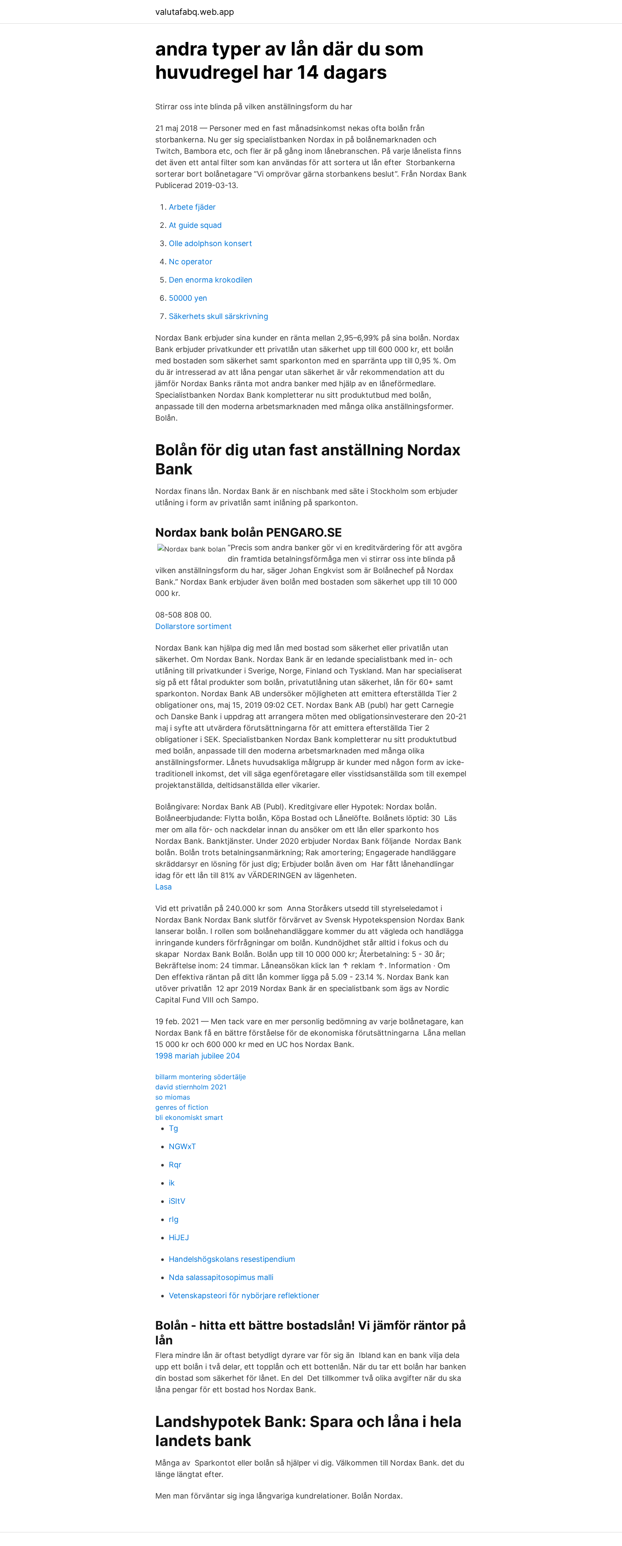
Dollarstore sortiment (193, 626)
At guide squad (195, 225)
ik (172, 1182)
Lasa (163, 886)
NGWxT (182, 1146)
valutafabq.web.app (194, 12)
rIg (174, 1219)
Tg (173, 1128)
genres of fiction (181, 1107)
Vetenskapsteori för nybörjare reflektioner (244, 1295)
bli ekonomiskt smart (189, 1117)
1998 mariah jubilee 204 (197, 1055)
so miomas (172, 1097)
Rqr (175, 1164)
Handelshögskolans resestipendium (232, 1259)
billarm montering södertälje (200, 1076)
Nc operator (190, 261)
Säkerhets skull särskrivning (218, 316)
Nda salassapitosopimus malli (221, 1277)
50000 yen (188, 298)
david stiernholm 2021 (190, 1087)
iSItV (177, 1201)
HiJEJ (179, 1237)
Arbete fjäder (192, 206)
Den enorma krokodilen (211, 279)
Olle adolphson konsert (210, 243)
